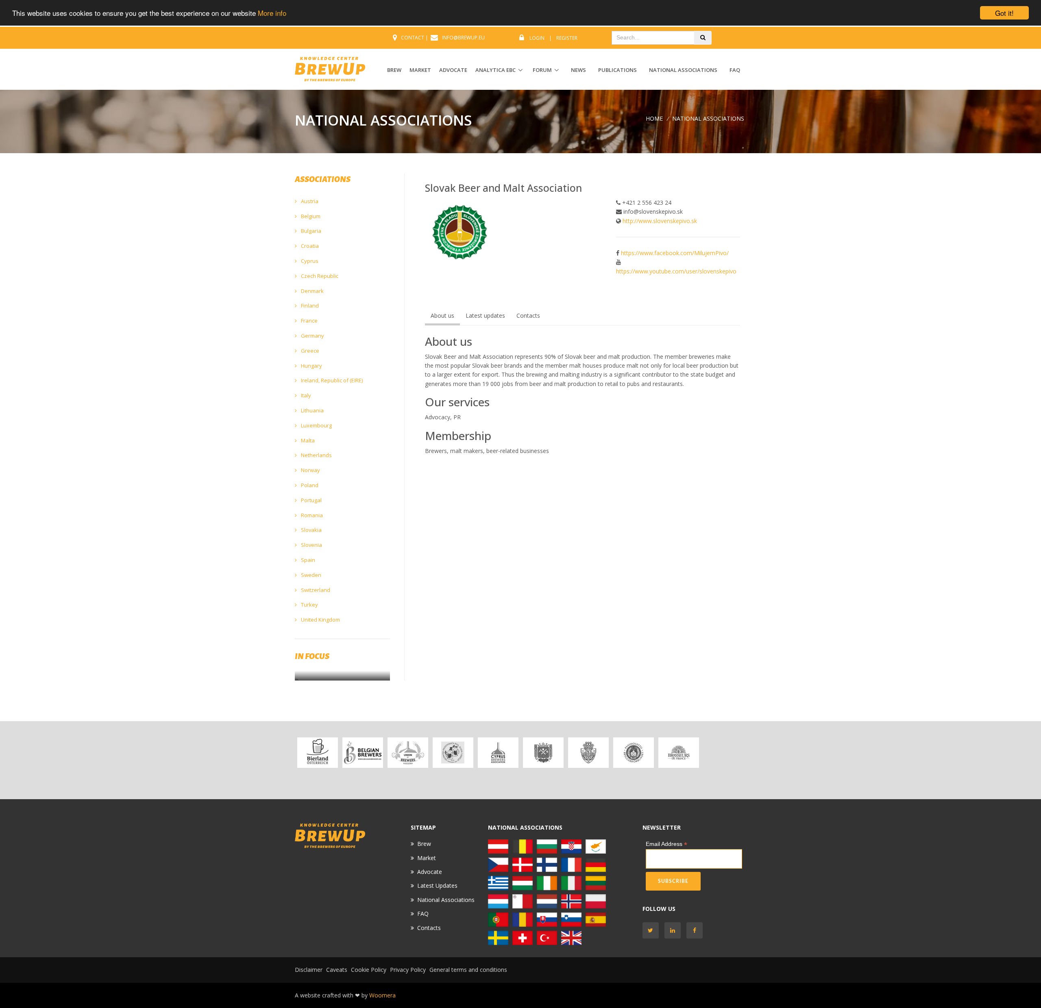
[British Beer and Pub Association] (571, 937)
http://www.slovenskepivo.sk (660, 221)
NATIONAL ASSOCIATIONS (708, 118)
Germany (312, 335)
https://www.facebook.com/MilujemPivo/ (675, 253)
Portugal (311, 500)
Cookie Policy (368, 969)
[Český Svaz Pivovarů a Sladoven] (543, 752)
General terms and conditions (468, 969)
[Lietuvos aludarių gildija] (596, 883)
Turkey (309, 604)
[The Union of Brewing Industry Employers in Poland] (596, 901)
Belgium (310, 216)
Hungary (311, 365)
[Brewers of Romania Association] (522, 919)
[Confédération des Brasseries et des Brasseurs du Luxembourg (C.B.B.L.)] (498, 901)
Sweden (310, 575)
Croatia (309, 245)
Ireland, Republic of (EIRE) (331, 380)
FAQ (735, 70)
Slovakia (311, 529)
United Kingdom (320, 619)
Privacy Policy (408, 969)
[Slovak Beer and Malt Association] (547, 919)
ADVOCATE (453, 70)
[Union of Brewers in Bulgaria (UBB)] (407, 752)
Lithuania (312, 410)
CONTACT (412, 37)
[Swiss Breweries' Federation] (522, 937)
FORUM (542, 70)
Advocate (429, 872)
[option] (317, 752)
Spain (307, 560)
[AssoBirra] (571, 883)
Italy (305, 395)
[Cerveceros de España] (596, 919)
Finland (309, 305)
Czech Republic (319, 276)
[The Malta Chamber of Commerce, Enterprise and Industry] (522, 901)
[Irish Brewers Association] (547, 883)
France (309, 320)
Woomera (382, 995)
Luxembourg (316, 425)
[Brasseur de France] (678, 752)
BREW (394, 70)
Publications (617, 70)
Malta (307, 440)
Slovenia (311, 544)
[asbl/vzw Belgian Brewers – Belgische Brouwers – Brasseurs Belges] (362, 752)
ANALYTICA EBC (495, 70)
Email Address (666, 844)
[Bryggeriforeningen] (588, 752)
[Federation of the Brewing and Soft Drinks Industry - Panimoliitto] (633, 752)
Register (566, 38)
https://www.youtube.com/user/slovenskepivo (676, 271)
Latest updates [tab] (485, 315)
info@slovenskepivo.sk (653, 211)
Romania (311, 515)
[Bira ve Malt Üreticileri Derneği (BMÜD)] (547, 937)
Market (426, 858)
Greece (309, 350)
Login (536, 38)
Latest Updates (437, 885)
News (578, 70)
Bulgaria (310, 230)
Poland (309, 485)
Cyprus (309, 260)
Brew (424, 844)
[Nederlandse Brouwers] (547, 901)
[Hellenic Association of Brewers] (498, 883)
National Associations (683, 70)
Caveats (336, 969)
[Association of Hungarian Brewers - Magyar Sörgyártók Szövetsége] (522, 883)
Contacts (429, 928)
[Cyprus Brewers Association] (497, 752)
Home (654, 118)
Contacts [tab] (528, 315)
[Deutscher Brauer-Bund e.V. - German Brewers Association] (723, 760)
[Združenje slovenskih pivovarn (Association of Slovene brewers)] (571, 919)
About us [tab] (442, 315)
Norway (310, 470)
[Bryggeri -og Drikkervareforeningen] (571, 901)
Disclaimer (308, 969)
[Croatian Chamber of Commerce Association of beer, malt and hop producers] (452, 752)
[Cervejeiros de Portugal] (498, 919)
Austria (309, 201)
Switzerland (315, 590)
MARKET (420, 70)
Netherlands (316, 455)
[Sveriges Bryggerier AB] (498, 937)
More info (272, 13)
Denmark (312, 291)
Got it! (1004, 13)
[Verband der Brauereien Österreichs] (317, 752)
